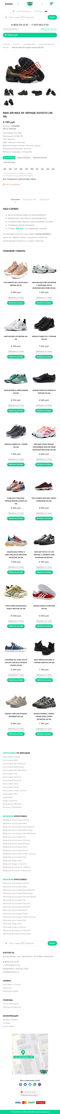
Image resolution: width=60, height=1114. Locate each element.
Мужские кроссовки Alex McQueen (19, 833)
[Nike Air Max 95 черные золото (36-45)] (30, 69)
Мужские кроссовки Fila (14, 837)
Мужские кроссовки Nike (15, 823)
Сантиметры (9, 162)
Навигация (13, 35)
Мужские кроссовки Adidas (16, 820)
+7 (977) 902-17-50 (40, 24)
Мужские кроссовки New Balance (19, 827)
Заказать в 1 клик (16, 297)
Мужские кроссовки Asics (15, 847)
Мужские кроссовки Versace (16, 840)
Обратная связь (10, 991)
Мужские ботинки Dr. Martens (17, 867)
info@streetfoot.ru (11, 29)
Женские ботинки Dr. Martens (17, 930)
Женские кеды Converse (14, 927)
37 (15, 169)
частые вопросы (43, 234)
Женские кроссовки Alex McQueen (19, 896)
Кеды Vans (8, 797)
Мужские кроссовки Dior (15, 857)
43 (47, 169)
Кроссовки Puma (11, 787)
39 (26, 169)
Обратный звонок (49, 29)
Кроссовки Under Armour (15, 790)
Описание (15, 199)
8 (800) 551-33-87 (19, 24)
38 (21, 169)
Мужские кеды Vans (12, 860)
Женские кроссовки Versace (16, 903)
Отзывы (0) (44, 199)
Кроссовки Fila (10, 773)
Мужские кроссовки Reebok (16, 843)
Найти (52, 17)
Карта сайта (8, 1026)
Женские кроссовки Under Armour (19, 917)
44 (53, 169)
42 (42, 169)
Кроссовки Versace (12, 777)
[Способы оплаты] (30, 1103)
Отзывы (6, 1023)
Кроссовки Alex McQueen (15, 770)
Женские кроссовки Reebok (16, 907)
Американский (40, 157)
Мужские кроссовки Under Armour (19, 853)
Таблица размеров (12, 1007)
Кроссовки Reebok (12, 780)
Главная (6, 44)
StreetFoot (30, 3)
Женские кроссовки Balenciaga (18, 893)
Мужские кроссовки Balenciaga (18, 830)
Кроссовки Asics (11, 783)
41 (37, 169)
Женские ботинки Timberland (17, 934)
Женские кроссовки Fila (14, 900)
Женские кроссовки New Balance (19, 890)
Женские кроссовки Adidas (16, 883)
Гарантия (7, 988)
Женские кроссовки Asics (15, 910)
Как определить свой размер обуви (19, 179)
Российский (9, 157)
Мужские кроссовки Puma (15, 850)
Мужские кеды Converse (14, 864)
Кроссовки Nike (29, 44)
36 (10, 169)
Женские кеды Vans (12, 923)
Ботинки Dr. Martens (12, 804)
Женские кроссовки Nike (15, 886)
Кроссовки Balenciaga (13, 767)
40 (32, 169)
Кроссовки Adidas (11, 756)
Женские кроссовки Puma (15, 913)
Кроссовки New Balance (14, 763)
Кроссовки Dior (10, 794)
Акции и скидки (10, 1019)
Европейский (23, 157)
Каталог (16, 44)
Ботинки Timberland (12, 807)
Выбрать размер (16, 303)
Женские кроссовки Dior (15, 920)
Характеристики (30, 199)
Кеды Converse (10, 800)
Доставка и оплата (12, 984)
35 (4, 169)
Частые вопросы (11, 1003)
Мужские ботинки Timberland (17, 870)
